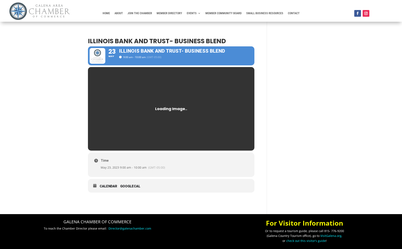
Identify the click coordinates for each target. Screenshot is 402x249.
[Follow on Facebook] (357, 13)
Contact (294, 13)
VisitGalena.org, (331, 236)
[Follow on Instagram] (366, 13)
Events (192, 13)
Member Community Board (223, 13)
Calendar (108, 186)
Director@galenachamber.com (129, 228)
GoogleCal (130, 186)
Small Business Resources (264, 13)
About (119, 13)
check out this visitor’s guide (306, 241)
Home (106, 13)
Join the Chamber (140, 13)
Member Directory (169, 13)
